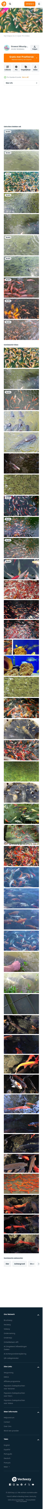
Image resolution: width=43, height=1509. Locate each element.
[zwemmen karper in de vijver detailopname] (21, 1079)
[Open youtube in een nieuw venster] (32, 1499)
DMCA (6, 1392)
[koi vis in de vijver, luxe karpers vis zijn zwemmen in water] (21, 892)
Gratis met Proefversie (21, 57)
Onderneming (9, 1348)
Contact (7, 1437)
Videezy (7, 1344)
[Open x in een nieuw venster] (28, 1499)
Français (7, 1477)
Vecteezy (7, 1339)
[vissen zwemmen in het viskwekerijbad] (21, 702)
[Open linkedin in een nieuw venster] (17, 1499)
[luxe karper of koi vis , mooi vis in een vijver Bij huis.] (21, 871)
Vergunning (8, 1387)
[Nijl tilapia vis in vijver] (21, 181)
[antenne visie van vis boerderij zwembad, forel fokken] (21, 1019)
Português (8, 1469)
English (7, 1460)
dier (7, 1278)
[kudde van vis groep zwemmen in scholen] (21, 483)
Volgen (34, 49)
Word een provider (11, 1445)
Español (7, 1464)
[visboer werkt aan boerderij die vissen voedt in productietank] (21, 977)
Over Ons (7, 1441)
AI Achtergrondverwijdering (15, 1369)
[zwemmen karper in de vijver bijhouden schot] (21, 1098)
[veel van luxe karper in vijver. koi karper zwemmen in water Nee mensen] (8, 646)
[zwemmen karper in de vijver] (21, 1039)
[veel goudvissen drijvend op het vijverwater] (21, 462)
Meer (6, 1481)
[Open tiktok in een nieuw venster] (24, 1499)
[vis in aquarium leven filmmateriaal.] (17, 662)
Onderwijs (8, 1352)
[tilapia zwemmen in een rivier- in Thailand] (21, 138)
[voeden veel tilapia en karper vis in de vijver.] (21, 308)
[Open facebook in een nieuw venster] (9, 1499)
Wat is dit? (25, 77)
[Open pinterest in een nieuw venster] (21, 1499)
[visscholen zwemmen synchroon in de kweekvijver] (21, 786)
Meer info (9, 82)
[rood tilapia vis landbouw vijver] (21, 286)
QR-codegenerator (11, 1373)
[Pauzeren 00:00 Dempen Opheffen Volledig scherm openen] (21, 20)
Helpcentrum (9, 1432)
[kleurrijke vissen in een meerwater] (21, 828)
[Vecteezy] (3, 3)
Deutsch (7, 1473)
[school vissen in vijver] (21, 223)
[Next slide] (33, 1279)
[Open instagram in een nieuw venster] (13, 1499)
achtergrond (19, 1278)
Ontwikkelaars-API (11, 1357)
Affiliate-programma (12, 1396)
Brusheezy (8, 1335)
